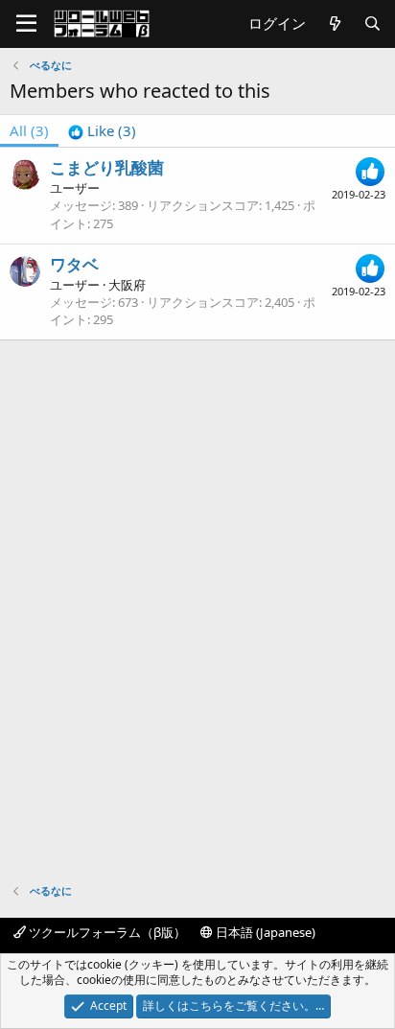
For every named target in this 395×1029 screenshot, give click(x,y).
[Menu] (26, 24)
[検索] (372, 23)
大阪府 (127, 284)
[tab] (102, 131)
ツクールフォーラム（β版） (106, 932)
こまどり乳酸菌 (107, 167)
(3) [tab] (29, 130)
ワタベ (74, 264)
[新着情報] (334, 23)
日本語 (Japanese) (264, 932)
